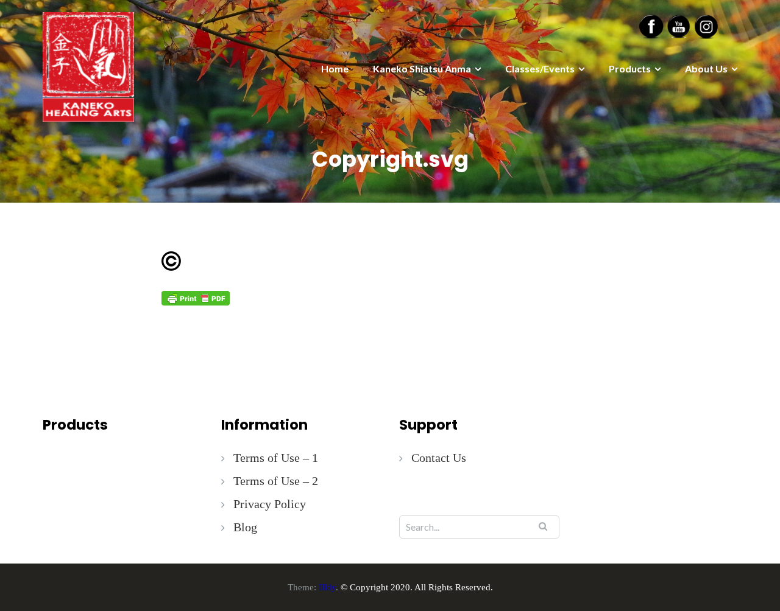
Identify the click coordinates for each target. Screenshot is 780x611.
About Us (706, 68)
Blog (245, 527)
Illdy (327, 587)
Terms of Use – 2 (275, 480)
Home (335, 68)
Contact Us (438, 457)
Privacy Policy (269, 504)
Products (630, 68)
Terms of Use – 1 (275, 457)
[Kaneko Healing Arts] (88, 65)
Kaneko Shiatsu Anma (422, 68)
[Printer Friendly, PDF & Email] (195, 297)
